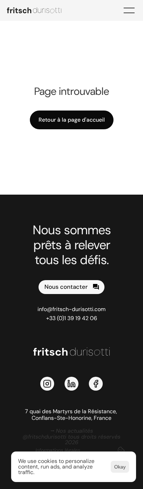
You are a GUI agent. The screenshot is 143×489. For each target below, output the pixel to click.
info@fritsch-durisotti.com (71, 309)
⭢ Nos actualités (71, 430)
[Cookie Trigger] (121, 450)
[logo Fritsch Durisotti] (38, 10)
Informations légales (57, 450)
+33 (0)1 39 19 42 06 (71, 318)
